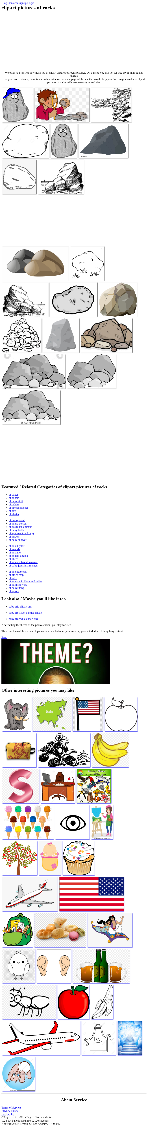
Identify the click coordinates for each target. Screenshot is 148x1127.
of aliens (13, 559)
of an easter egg (18, 571)
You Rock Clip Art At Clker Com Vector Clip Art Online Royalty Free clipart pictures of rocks (17, 112)
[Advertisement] (74, 41)
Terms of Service (11, 1107)
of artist (13, 578)
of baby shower (17, 539)
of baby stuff (16, 501)
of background (17, 520)
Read (4, 637)
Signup (22, 3)
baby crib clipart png (20, 606)
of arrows (14, 536)
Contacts (13, 3)
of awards (14, 549)
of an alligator (16, 545)
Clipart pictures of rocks (48, 117)
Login (30, 3)
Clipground (18, 1116)
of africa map (16, 574)
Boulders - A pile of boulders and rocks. (23, 419)
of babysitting (16, 587)
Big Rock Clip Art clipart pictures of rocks (25, 383)
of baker (13, 494)
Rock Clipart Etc (47, 189)
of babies (14, 504)
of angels (14, 497)
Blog (4, 3)
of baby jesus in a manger (23, 565)
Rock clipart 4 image (14, 311)
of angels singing (18, 555)
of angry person (18, 523)
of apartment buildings (21, 533)
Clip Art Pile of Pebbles (80, 383)
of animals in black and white (25, 581)
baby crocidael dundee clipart (25, 612)
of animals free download (23, 562)
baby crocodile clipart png (23, 618)
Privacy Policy (9, 1110)
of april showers (18, 584)
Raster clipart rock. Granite (93, 153)
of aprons (14, 591)
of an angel (15, 552)
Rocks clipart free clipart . (64, 311)
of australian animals (20, 526)
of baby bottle (16, 530)
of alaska (14, 514)
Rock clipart (77, 275)
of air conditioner (18, 507)
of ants (12, 510)
